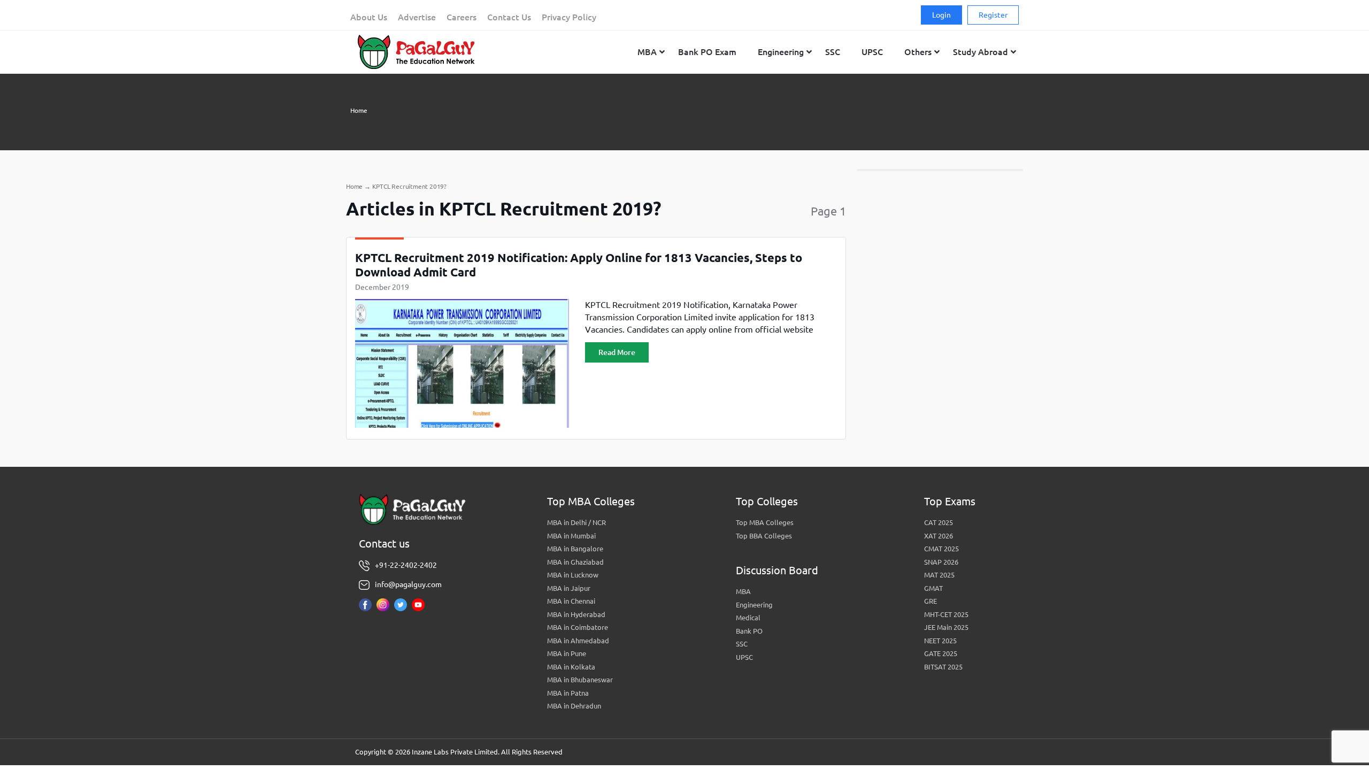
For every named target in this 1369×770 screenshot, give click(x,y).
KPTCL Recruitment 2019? (409, 186)
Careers (461, 17)
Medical (748, 617)
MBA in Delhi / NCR (576, 522)
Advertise (417, 17)
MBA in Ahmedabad (578, 640)
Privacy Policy (569, 17)
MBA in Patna (568, 693)
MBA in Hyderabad (576, 614)
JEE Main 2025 (946, 627)
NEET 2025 (940, 640)
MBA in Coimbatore (577, 627)
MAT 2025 (939, 575)
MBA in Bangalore (575, 548)
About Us (368, 17)
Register (993, 15)
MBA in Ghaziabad (575, 562)
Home (358, 110)
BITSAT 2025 (943, 667)
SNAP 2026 (941, 562)
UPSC (744, 657)
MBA (743, 591)
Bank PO (749, 631)
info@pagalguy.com (408, 584)
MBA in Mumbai (571, 536)
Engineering (754, 605)
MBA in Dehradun (574, 706)
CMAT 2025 (941, 548)
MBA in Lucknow (572, 575)
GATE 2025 (940, 653)
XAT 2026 (938, 536)
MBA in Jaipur (568, 588)
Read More (616, 352)
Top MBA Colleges (765, 522)
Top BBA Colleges (764, 536)
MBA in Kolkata (571, 667)
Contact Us (509, 17)
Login (941, 15)
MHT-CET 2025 (946, 614)
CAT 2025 (938, 522)
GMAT (933, 588)
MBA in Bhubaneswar (580, 679)
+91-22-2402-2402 (406, 565)
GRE (930, 601)
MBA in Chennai (571, 601)
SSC (742, 644)
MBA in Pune (566, 653)
